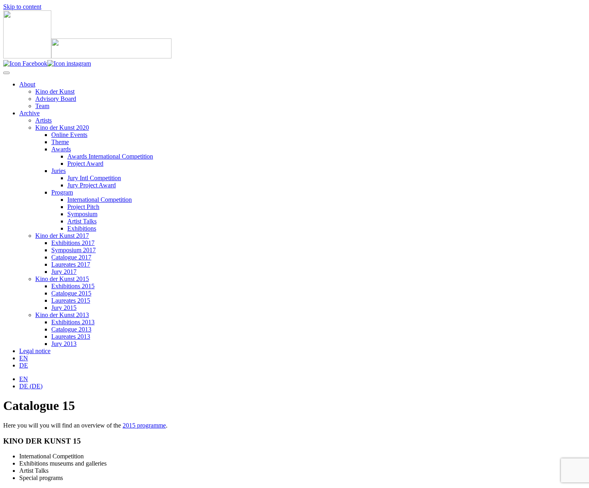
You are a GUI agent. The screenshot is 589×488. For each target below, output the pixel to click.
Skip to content (22, 6)
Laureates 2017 (70, 264)
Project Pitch (83, 206)
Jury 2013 (64, 343)
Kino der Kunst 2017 (62, 235)
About (27, 84)
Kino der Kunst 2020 (62, 127)
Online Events (69, 134)
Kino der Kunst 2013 (62, 314)
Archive (29, 113)
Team (42, 105)
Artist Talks (82, 221)
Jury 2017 (64, 271)
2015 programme (144, 425)
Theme (60, 142)
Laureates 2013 (70, 336)
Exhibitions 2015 (73, 286)
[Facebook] (25, 63)
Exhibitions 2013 (73, 322)
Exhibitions (81, 228)
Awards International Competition (110, 156)
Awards (61, 149)
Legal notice (34, 350)
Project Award (85, 163)
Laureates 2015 (70, 300)
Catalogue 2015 (71, 293)
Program (62, 192)
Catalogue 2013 (71, 329)
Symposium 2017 (73, 250)
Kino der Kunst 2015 (62, 278)
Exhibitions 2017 (73, 242)
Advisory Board (55, 98)
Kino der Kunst (55, 91)
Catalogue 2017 (71, 257)
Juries (58, 170)
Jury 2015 (64, 307)
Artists (43, 120)
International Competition (99, 199)
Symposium (82, 214)
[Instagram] (69, 63)
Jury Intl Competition (94, 178)
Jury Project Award (91, 185)
